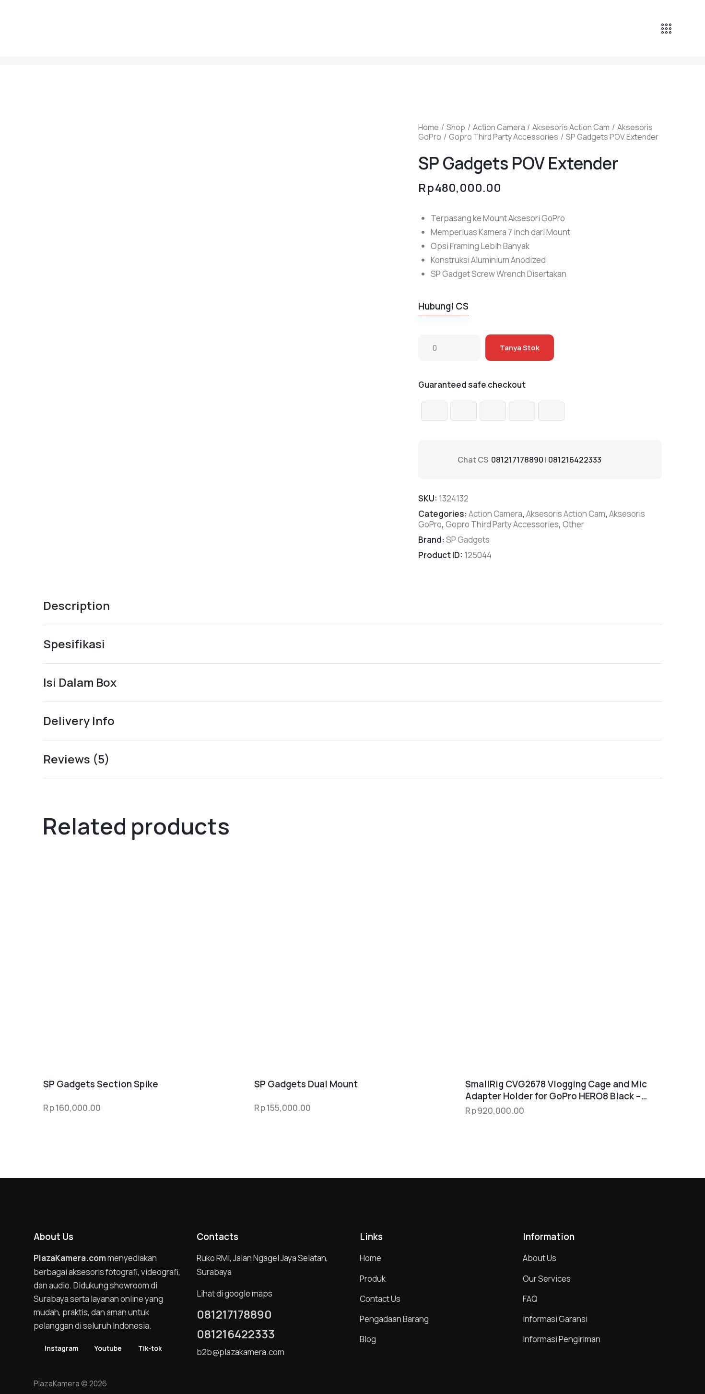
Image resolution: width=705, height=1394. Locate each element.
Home (428, 127)
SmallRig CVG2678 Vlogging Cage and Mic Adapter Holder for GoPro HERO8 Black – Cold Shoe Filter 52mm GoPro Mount (556, 1090)
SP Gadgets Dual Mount (306, 1084)
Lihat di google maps (234, 1293)
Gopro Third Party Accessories (503, 136)
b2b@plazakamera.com (240, 1352)
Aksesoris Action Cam (571, 127)
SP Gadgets (468, 539)
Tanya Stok (520, 348)
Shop (455, 127)
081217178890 (517, 459)
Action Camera (499, 127)
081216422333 (574, 459)
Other (573, 524)
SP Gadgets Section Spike (100, 1084)
